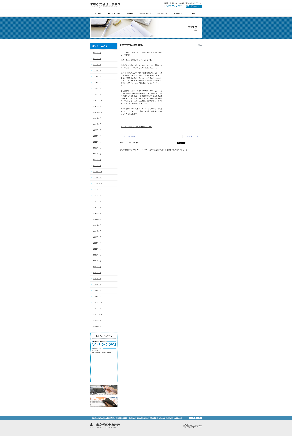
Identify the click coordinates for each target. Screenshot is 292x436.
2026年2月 (97, 88)
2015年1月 (97, 296)
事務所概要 (178, 13)
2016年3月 (97, 243)
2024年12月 (97, 172)
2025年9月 (97, 118)
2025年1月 (97, 166)
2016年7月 (97, 225)
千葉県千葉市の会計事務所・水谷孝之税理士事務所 (105, 5)
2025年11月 (97, 106)
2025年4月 (97, 148)
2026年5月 (97, 71)
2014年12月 (97, 302)
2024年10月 (97, 184)
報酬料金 (130, 13)
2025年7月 (97, 130)
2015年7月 (97, 261)
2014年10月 (97, 314)
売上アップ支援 (114, 13)
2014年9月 (97, 320)
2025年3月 (97, 154)
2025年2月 (97, 160)
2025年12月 (97, 100)
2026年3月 (97, 82)
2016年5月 (97, 237)
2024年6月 (97, 207)
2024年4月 (97, 219)
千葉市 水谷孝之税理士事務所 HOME (98, 13)
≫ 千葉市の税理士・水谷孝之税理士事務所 (136, 127)
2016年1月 (97, 249)
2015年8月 (97, 255)
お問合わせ (183, 5)
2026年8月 (97, 53)
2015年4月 (97, 279)
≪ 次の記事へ (129, 136)
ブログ (194, 13)
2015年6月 (97, 267)
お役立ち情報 (103, 402)
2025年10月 (97, 112)
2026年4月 (97, 77)
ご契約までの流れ (162, 13)
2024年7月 (97, 201)
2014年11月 (97, 308)
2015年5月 (97, 273)
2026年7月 (97, 59)
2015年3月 (97, 285)
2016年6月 (97, 231)
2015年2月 (97, 291)
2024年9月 (97, 189)
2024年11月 (97, 178)
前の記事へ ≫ (192, 136)
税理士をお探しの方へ (146, 13)
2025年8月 (97, 124)
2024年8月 (97, 195)
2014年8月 (97, 326)
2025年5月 (97, 142)
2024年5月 (97, 213)
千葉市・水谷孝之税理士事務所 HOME (103, 418)
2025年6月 (97, 136)
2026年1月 (97, 94)
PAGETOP (195, 418)
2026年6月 (97, 65)
